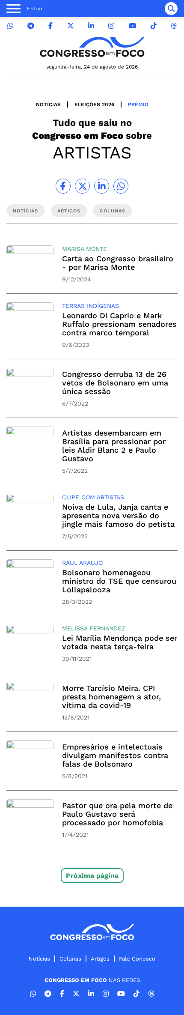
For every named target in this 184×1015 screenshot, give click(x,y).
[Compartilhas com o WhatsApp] (120, 186)
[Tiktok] (154, 26)
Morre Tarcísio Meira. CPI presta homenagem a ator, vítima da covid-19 (111, 697)
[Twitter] (70, 26)
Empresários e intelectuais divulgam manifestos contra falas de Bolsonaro (115, 755)
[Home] (92, 46)
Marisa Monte (84, 248)
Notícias (48, 104)
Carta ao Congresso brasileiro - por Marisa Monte (117, 263)
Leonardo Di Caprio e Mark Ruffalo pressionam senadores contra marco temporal (119, 324)
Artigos (100, 958)
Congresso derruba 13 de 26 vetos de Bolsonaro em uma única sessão (115, 383)
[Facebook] (50, 26)
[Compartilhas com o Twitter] (82, 186)
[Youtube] (133, 26)
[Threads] (174, 26)
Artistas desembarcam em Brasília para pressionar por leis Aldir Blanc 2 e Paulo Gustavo (114, 445)
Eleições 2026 (94, 104)
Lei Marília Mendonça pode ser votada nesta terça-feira (119, 642)
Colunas (70, 958)
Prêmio (138, 104)
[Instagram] (111, 26)
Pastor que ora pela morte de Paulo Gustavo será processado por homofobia (117, 814)
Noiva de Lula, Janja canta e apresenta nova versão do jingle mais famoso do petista (118, 515)
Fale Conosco (137, 958)
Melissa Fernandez (93, 628)
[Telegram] (30, 26)
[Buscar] (171, 8)
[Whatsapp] (10, 26)
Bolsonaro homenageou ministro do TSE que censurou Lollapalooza (119, 581)
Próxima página (92, 876)
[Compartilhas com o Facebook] (63, 186)
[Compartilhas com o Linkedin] (101, 186)
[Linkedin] (91, 26)
